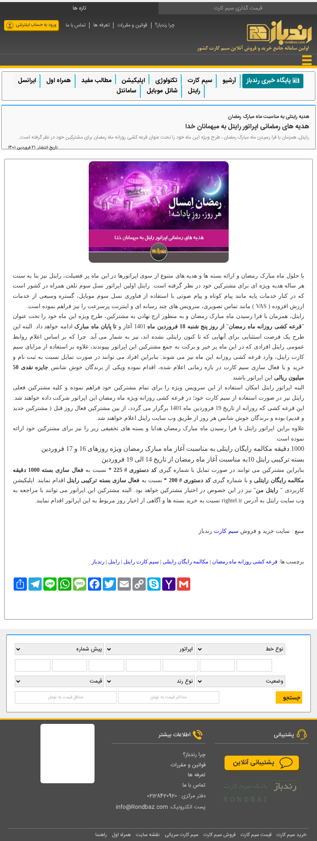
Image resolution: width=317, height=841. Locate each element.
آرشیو (229, 80)
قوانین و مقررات (132, 25)
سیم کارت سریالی (182, 835)
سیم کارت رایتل (141, 561)
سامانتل (126, 91)
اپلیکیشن (133, 80)
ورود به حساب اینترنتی (36, 25)
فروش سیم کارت (219, 835)
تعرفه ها (101, 25)
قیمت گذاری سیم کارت (238, 8)
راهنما (101, 835)
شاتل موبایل (162, 91)
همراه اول (58, 80)
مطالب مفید (96, 80)
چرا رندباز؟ (165, 25)
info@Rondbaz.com (142, 807)
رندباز (98, 561)
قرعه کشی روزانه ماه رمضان (244, 561)
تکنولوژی (166, 80)
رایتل (194, 91)
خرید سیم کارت (291, 835)
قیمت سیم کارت (256, 835)
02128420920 (162, 796)
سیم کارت (199, 80)
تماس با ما (75, 25)
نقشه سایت (148, 835)
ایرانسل (27, 80)
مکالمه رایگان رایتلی (185, 561)
